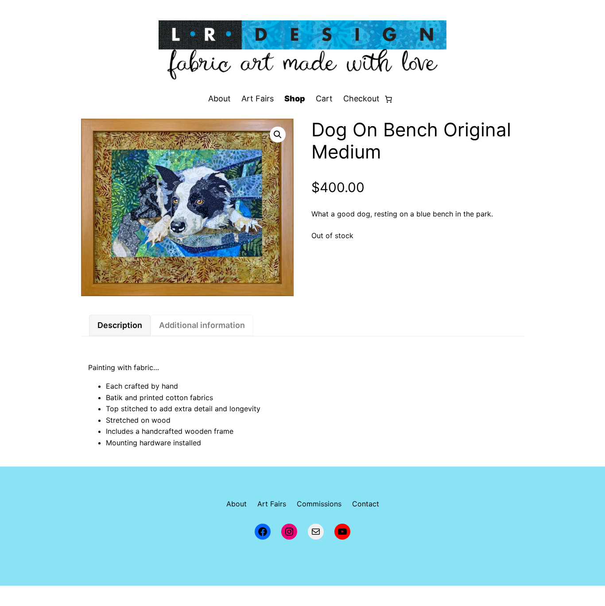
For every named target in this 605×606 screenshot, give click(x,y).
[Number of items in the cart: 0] (388, 99)
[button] (278, 135)
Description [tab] (119, 325)
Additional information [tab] (202, 325)
